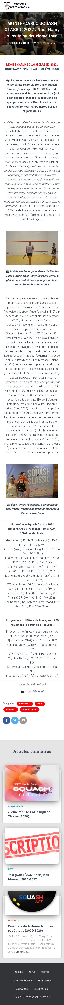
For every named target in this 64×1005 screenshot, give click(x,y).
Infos (39, 704)
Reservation (41, 989)
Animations (22, 989)
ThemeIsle (44, 997)
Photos (45, 972)
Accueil (19, 972)
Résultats (11, 709)
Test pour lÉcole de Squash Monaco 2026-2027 (28, 877)
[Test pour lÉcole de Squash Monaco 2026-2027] (32, 845)
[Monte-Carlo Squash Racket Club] (18, 6)
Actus (32, 972)
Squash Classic (29, 709)
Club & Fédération (23, 980)
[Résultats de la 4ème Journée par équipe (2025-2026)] (32, 902)
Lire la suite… (22, 951)
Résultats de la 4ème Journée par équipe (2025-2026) (30, 928)
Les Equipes (44, 980)
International (15, 806)
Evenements (25, 704)
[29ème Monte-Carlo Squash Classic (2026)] (32, 782)
